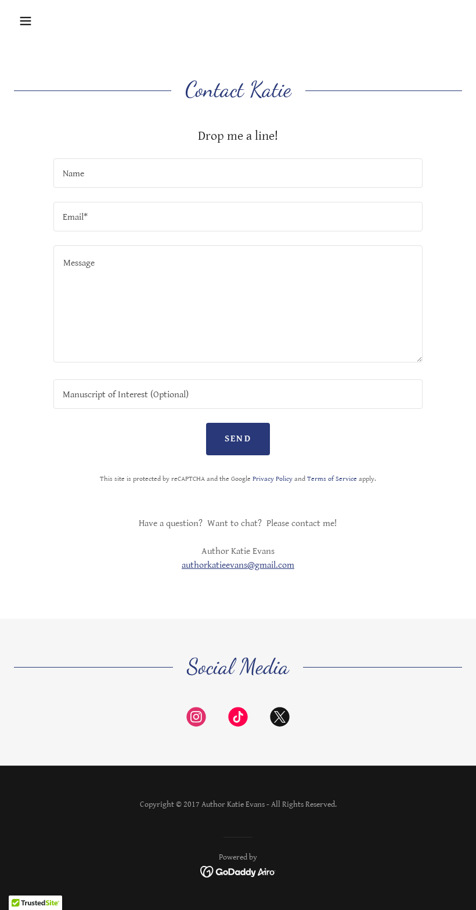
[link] (196, 719)
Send (238, 438)
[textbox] (237, 173)
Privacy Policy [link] (273, 479)
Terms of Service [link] (332, 479)
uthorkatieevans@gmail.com (240, 565)
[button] (25, 20)
